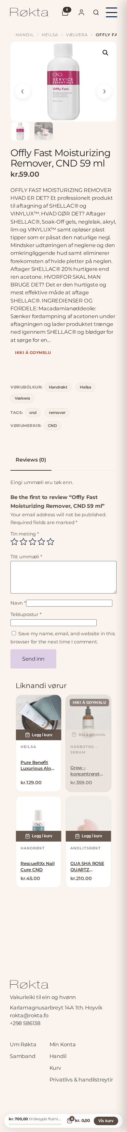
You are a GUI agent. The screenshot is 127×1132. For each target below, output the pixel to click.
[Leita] (96, 12)
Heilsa (50, 34)
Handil (25, 34)
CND (52, 425)
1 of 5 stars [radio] (14, 542)
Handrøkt (58, 387)
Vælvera (77, 34)
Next (104, 91)
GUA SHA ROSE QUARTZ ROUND (87, 866)
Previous (22, 91)
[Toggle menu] (111, 12)
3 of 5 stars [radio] (32, 542)
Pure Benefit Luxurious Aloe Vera (37, 765)
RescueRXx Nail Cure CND (37, 866)
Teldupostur (26, 614)
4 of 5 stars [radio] (41, 542)
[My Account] (81, 12)
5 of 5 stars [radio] (50, 542)
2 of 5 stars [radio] (23, 542)
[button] (105, 53)
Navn (18, 603)
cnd (32, 412)
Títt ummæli (26, 557)
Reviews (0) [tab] (31, 460)
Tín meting (24, 534)
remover (57, 412)
